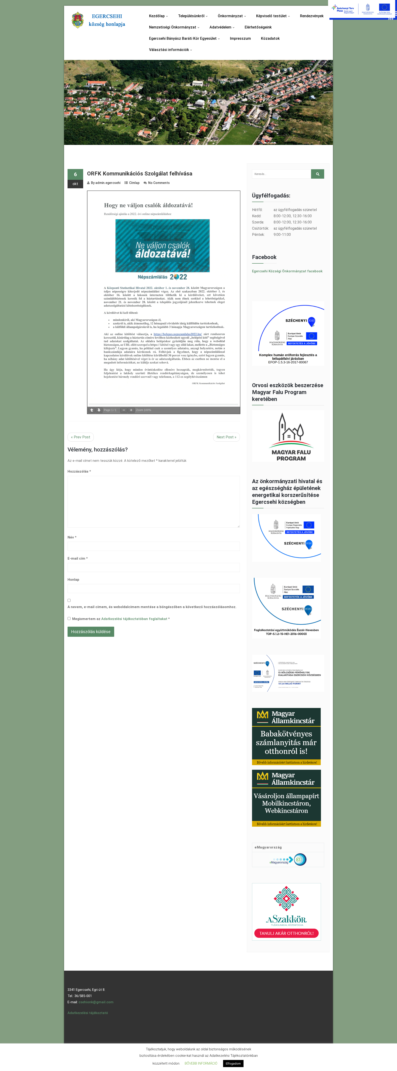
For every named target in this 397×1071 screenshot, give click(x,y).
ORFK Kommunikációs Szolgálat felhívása (139, 173)
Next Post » (226, 437)
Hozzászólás (79, 471)
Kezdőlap (159, 16)
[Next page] (99, 410)
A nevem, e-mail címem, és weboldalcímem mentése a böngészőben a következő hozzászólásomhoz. (152, 607)
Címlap (134, 183)
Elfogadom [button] (233, 1063)
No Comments (159, 183)
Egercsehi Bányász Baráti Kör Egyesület (185, 38)
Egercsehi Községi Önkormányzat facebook (287, 271)
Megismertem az (121, 619)
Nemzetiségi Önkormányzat (175, 27)
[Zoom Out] (123, 410)
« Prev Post (80, 437)
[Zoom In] (131, 410)
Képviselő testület (274, 16)
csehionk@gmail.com (96, 1002)
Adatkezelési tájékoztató (88, 1013)
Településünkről (194, 16)
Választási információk (171, 50)
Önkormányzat (233, 16)
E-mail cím (78, 558)
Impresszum (240, 38)
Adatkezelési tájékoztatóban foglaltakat (134, 619)
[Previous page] (91, 410)
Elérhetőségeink (258, 27)
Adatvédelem (223, 27)
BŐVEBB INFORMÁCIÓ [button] (201, 1063)
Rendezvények (311, 16)
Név (72, 537)
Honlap (73, 580)
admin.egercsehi (107, 183)
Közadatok (270, 38)
